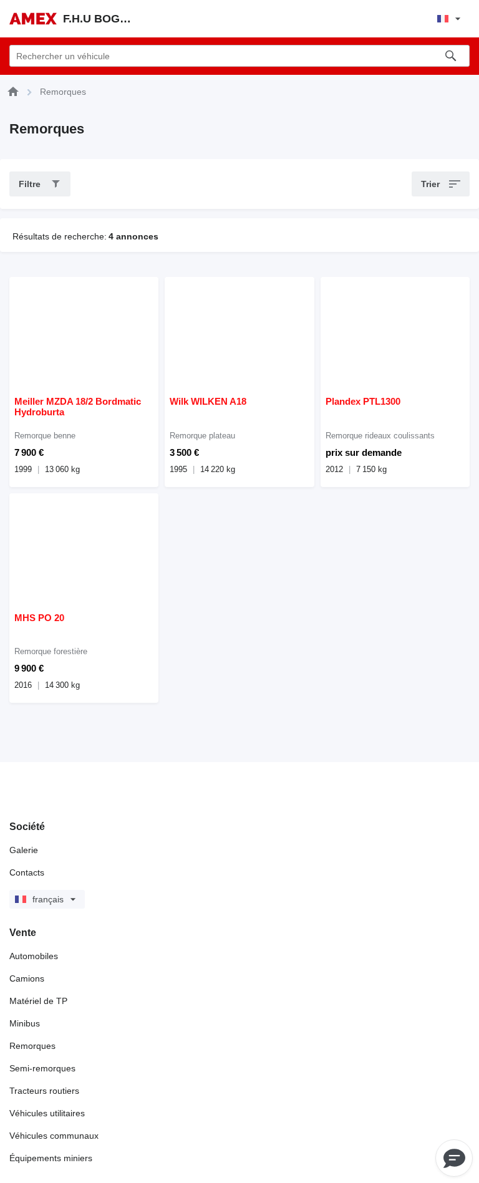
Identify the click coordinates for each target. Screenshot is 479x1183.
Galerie (23, 850)
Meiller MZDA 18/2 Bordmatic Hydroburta (77, 406)
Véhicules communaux (54, 1136)
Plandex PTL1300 (363, 401)
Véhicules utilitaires (47, 1113)
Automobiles (33, 956)
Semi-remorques (42, 1068)
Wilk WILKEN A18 (208, 401)
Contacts (26, 872)
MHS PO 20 (39, 617)
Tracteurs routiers (44, 1091)
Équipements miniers (50, 1158)
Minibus (24, 1023)
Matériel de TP (38, 1001)
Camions (26, 978)
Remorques (32, 1046)
